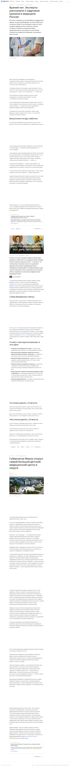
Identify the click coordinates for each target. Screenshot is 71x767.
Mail (1, 765)
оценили (11, 206)
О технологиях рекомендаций (53, 765)
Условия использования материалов (41, 765)
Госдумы (41, 154)
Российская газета (22, 455)
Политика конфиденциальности (64, 765)
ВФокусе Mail (22, 4)
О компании (5, 765)
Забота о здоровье (29, 4)
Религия (27, 255)
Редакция (33, 765)
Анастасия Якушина (17, 276)
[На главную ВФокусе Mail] (5, 1)
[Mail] (1, 1)
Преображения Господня (15, 284)
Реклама (9, 765)
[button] (26, 47)
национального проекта (31, 736)
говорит (11, 149)
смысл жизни (25, 334)
